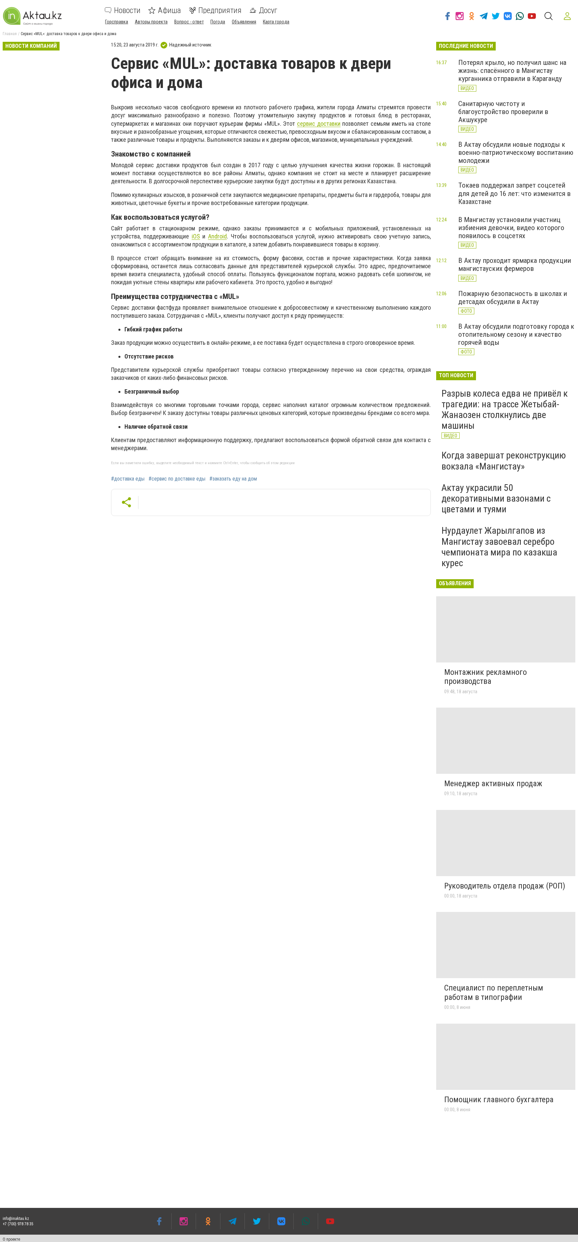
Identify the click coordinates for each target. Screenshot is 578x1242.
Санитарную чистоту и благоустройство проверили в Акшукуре (503, 112)
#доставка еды (127, 479)
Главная (10, 33)
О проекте (11, 1239)
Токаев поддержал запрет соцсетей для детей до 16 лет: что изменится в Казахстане (514, 193)
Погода (217, 21)
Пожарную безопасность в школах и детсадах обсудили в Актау (512, 298)
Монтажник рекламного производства (485, 676)
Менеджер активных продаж (493, 783)
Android (217, 236)
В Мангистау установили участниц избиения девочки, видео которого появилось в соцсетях (511, 228)
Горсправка (116, 21)
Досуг (268, 10)
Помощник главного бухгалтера (499, 1099)
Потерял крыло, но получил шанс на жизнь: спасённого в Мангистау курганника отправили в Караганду (512, 71)
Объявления (244, 21)
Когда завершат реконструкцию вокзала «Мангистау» (504, 461)
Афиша (169, 10)
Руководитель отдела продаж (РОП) (504, 886)
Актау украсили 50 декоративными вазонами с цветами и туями (496, 498)
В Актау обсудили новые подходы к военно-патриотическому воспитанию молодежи (515, 152)
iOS (196, 236)
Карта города (276, 21)
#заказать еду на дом (233, 479)
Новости (127, 10)
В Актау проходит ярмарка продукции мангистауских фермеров (514, 264)
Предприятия (220, 10)
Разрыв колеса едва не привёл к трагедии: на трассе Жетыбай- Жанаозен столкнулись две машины (505, 409)
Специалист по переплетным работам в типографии (493, 992)
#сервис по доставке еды (177, 479)
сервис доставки (319, 123)
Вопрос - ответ (189, 21)
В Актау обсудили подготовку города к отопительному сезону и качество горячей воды (516, 334)
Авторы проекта (151, 21)
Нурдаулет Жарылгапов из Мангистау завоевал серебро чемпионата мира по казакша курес (499, 546)
